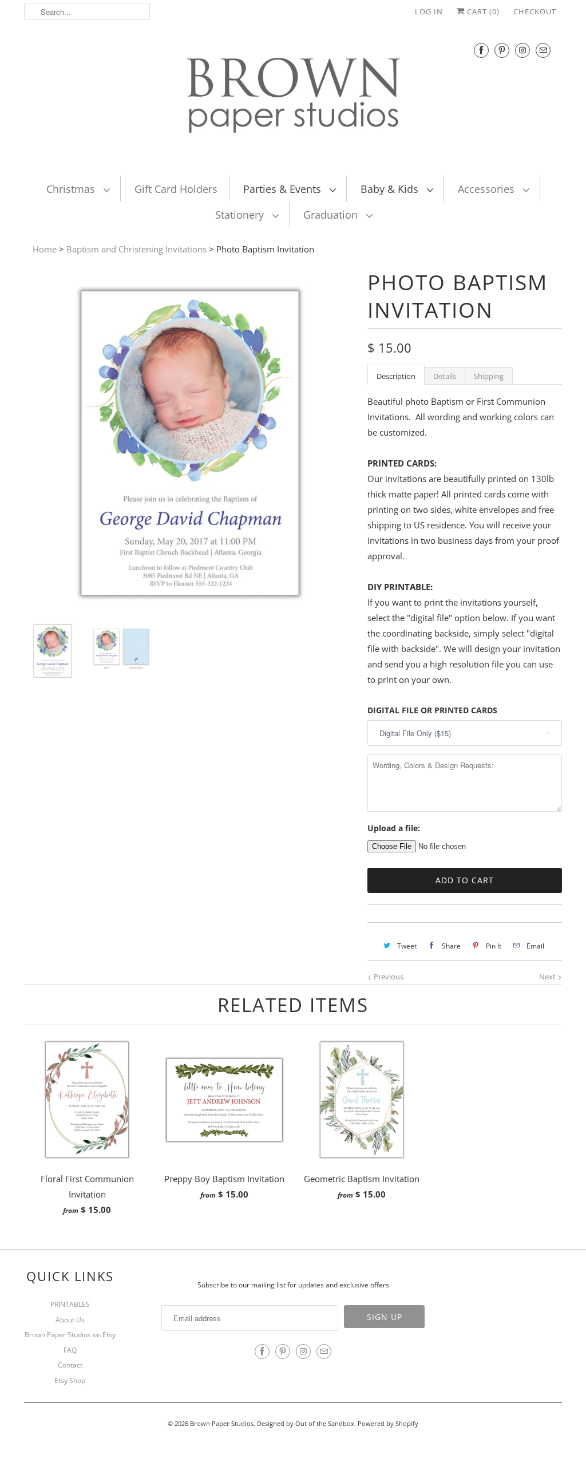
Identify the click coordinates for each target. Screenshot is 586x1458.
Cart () (482, 11)
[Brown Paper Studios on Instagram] (522, 50)
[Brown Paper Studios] (293, 97)
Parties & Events (283, 189)
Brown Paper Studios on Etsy (70, 1335)
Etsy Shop (69, 1380)
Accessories (487, 189)
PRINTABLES (70, 1304)
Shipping (489, 376)
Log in (429, 11)
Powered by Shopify (388, 1423)
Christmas (72, 189)
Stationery (241, 215)
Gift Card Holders (175, 189)
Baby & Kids (391, 189)
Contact (70, 1365)
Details (444, 376)
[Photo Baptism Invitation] (190, 605)
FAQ (70, 1350)
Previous (387, 976)
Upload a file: (393, 828)
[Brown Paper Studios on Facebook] (481, 50)
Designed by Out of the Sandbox (305, 1423)
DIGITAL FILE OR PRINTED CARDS (432, 710)
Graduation (332, 215)
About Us (70, 1320)
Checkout (534, 11)
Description (396, 376)
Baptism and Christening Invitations (136, 249)
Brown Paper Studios (222, 1423)
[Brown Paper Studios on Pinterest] (501, 50)
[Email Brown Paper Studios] (543, 50)
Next (548, 976)
